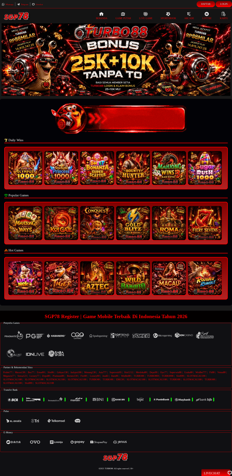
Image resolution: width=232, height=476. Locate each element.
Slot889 (180, 376)
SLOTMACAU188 (196, 376)
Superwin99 (115, 372)
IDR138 (120, 379)
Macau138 (20, 372)
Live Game (146, 18)
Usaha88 (188, 372)
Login (224, 4)
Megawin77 (9, 376)
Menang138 (90, 372)
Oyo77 (163, 372)
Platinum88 (58, 376)
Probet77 (7, 372)
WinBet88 (126, 376)
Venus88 (221, 372)
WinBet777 (200, 372)
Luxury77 (34, 376)
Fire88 (84, 376)
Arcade (189, 18)
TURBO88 (139, 376)
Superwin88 (175, 372)
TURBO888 (153, 376)
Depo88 (46, 376)
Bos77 (31, 372)
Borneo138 (72, 376)
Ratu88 (114, 376)
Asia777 (103, 372)
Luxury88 (95, 376)
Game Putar (123, 18)
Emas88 (41, 372)
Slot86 (51, 372)
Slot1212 (128, 372)
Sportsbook (168, 18)
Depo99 (153, 372)
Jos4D (105, 376)
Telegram (24, 4)
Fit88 (212, 372)
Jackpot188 (75, 372)
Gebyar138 (62, 372)
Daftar (206, 4)
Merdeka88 (141, 372)
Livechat (39, 4)
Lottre (207, 18)
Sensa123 (22, 376)
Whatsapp (9, 4)
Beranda (102, 18)
